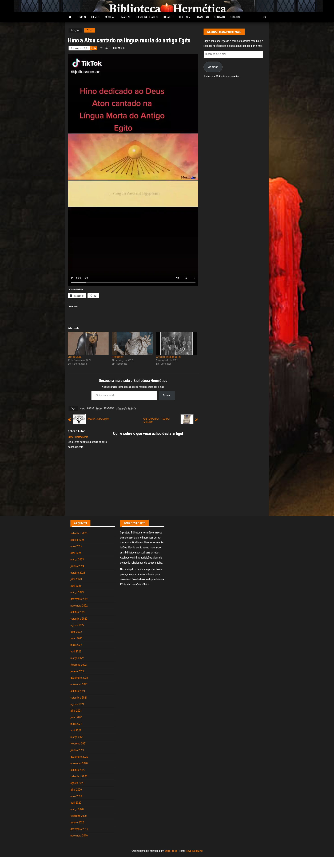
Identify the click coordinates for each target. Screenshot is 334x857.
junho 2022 (76, 638)
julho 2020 (76, 789)
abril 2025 (75, 553)
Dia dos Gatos (74, 356)
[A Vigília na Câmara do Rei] (176, 343)
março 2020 (77, 809)
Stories (235, 17)
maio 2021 (76, 724)
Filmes (95, 17)
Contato (219, 17)
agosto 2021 (77, 704)
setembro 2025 (78, 533)
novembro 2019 (79, 835)
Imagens (126, 17)
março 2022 (77, 658)
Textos (184, 17)
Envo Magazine (194, 850)
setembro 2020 (78, 776)
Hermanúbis (117, 356)
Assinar (167, 395)
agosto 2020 (77, 783)
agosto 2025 (77, 539)
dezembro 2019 (79, 829)
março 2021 (77, 737)
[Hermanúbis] (132, 343)
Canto (90, 407)
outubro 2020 (77, 770)
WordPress (171, 850)
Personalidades (147, 17)
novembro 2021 (79, 684)
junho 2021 (76, 717)
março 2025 (77, 559)
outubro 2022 (77, 612)
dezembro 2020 (79, 756)
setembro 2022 (78, 618)
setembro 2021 (78, 697)
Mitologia (109, 407)
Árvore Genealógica (98, 419)
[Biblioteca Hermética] (70, 17)
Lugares (168, 17)
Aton (82, 408)
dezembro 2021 (79, 677)
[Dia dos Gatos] (88, 343)
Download (202, 17)
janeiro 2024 (77, 566)
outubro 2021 (77, 691)
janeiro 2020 (77, 822)
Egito (98, 408)
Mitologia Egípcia (126, 408)
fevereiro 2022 (78, 664)
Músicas (110, 17)
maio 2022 (76, 645)
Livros (81, 17)
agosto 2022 (77, 625)
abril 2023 (75, 585)
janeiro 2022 (77, 671)
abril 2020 (75, 802)
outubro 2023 (77, 572)
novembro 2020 (79, 763)
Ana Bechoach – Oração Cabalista (155, 420)
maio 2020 (76, 796)
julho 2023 (76, 579)
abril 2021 (75, 730)
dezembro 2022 (79, 599)
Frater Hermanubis (114, 48)
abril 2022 (75, 651)
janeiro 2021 (77, 750)
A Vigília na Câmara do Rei (168, 356)
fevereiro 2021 (78, 743)
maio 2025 (76, 546)
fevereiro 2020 (78, 816)
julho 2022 (76, 631)
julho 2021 (76, 710)
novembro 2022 (79, 605)
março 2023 (77, 592)
